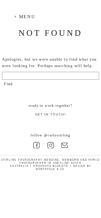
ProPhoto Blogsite (50, 165)
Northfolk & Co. (50, 168)
